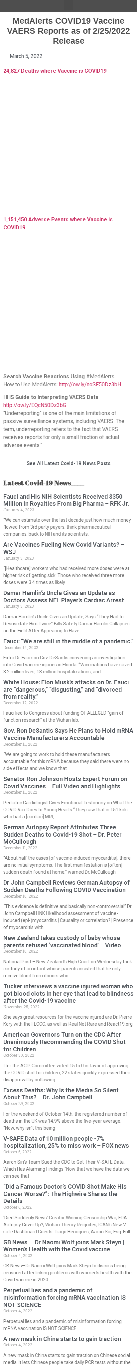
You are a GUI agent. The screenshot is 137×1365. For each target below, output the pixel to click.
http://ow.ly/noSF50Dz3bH (90, 384)
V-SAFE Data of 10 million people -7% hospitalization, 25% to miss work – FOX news (66, 1142)
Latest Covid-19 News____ (43, 482)
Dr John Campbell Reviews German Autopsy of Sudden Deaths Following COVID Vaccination (66, 886)
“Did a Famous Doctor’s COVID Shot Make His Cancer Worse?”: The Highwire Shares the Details (65, 1193)
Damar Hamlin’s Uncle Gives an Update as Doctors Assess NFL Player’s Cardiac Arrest (63, 596)
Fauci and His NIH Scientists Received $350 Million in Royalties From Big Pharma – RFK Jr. (66, 500)
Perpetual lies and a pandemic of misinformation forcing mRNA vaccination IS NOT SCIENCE (64, 1297)
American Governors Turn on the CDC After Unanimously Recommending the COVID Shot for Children (64, 1041)
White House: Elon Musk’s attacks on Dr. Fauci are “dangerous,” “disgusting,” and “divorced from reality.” (66, 689)
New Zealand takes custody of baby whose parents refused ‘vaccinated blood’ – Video (62, 941)
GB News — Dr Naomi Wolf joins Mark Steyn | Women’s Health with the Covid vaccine (63, 1246)
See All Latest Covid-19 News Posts (68, 463)
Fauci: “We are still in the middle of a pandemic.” (68, 641)
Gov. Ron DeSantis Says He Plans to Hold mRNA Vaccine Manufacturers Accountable (68, 734)
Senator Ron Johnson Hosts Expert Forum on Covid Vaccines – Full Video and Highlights (65, 782)
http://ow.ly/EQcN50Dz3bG (34, 405)
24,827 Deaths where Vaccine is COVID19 (54, 71)
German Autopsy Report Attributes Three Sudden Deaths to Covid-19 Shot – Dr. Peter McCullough (62, 834)
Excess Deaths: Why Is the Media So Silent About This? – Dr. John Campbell (61, 1094)
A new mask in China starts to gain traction (62, 1338)
